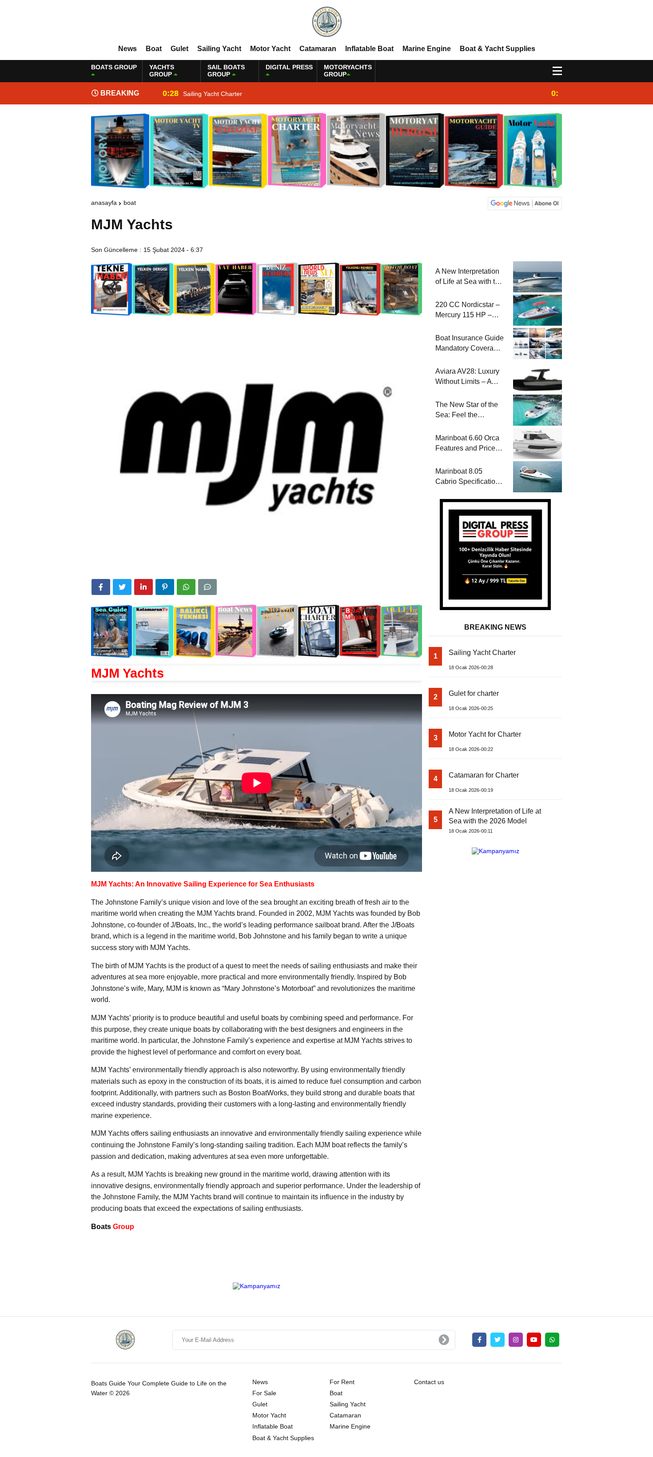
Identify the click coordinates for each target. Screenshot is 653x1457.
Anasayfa (104, 202)
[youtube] (534, 1340)
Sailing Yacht (219, 48)
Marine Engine (426, 48)
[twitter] (122, 587)
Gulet (179, 48)
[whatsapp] (552, 1340)
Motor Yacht (270, 48)
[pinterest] (165, 587)
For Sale (264, 1393)
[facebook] (101, 587)
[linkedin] (143, 587)
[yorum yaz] (207, 587)
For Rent (342, 1381)
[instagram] (516, 1340)
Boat (154, 48)
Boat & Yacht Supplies (497, 48)
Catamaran (317, 48)
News (127, 48)
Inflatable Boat (369, 48)
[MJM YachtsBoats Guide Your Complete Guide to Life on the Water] (326, 21)
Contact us (429, 1381)
